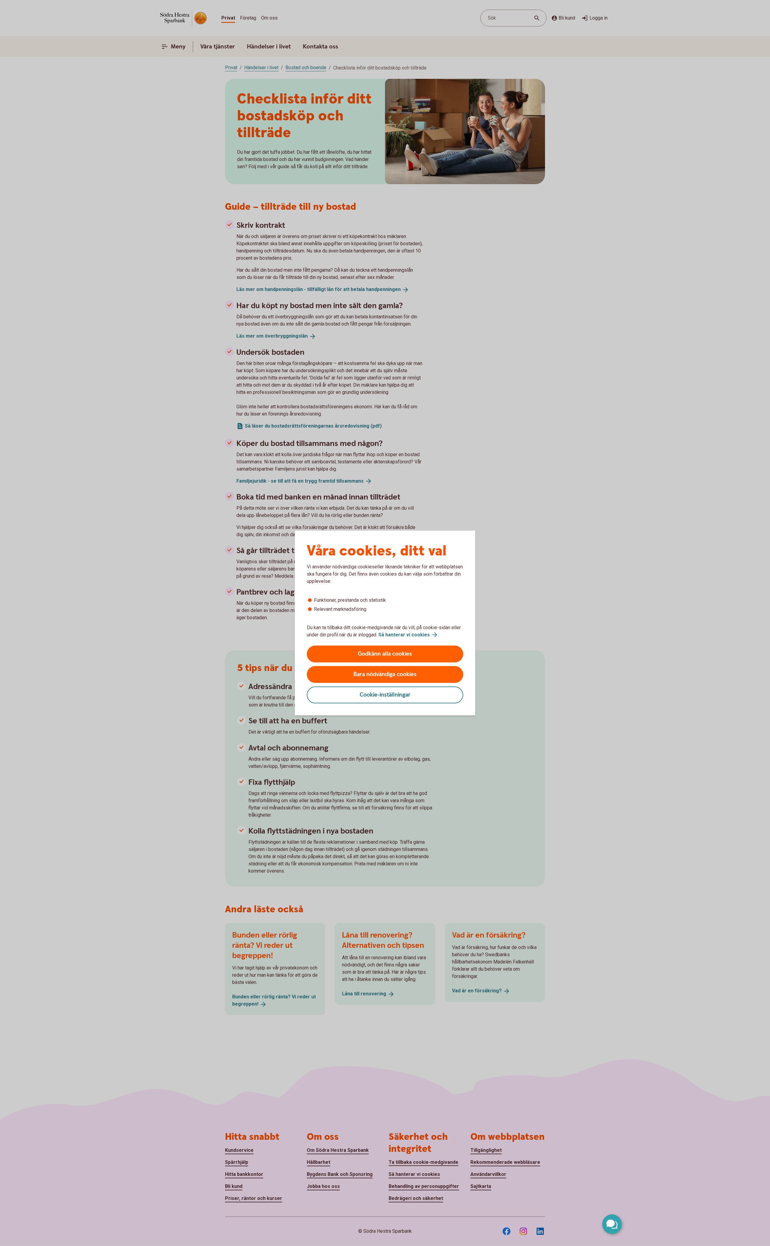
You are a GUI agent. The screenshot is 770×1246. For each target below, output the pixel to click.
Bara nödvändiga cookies (385, 674)
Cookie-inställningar (385, 695)
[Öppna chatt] (612, 1224)
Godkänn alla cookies (385, 654)
